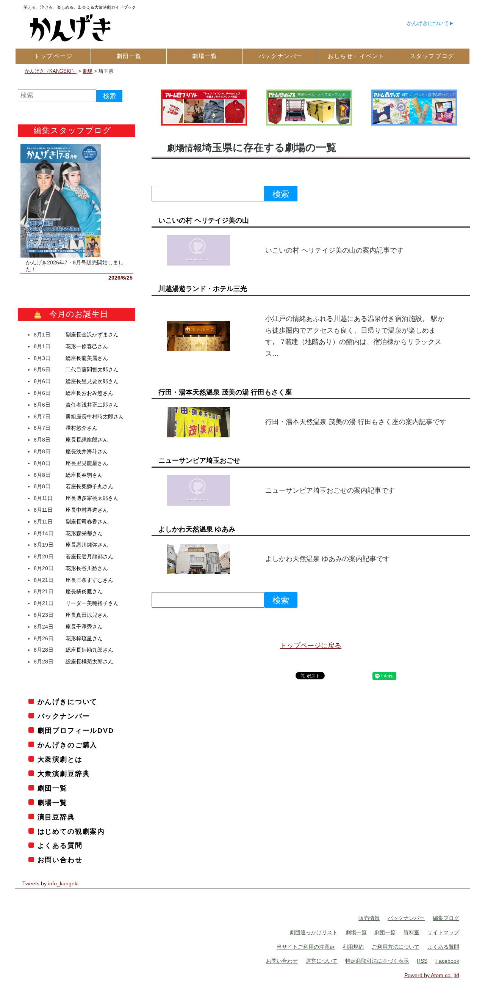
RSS (422, 961)
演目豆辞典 (56, 817)
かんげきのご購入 (67, 745)
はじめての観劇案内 (71, 831)
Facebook (447, 961)
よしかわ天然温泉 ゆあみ (196, 529)
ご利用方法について (395, 947)
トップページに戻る (310, 645)
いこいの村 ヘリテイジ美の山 (203, 220)
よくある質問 (60, 845)
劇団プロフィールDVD (76, 730)
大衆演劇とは (60, 759)
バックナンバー (64, 716)
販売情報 (369, 918)
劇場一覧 (52, 802)
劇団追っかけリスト (314, 932)
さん (92, 335)
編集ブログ (446, 918)
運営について (322, 961)
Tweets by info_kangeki (50, 883)
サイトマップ (443, 932)
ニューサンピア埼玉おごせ (199, 460)
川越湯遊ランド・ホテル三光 (202, 288)
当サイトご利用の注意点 (306, 947)
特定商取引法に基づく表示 (377, 961)
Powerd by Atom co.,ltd (431, 975)
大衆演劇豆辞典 (64, 774)
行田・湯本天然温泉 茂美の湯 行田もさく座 (225, 392)
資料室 (411, 932)
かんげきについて (428, 23)
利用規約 (353, 947)
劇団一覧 (52, 788)
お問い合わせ (60, 860)
